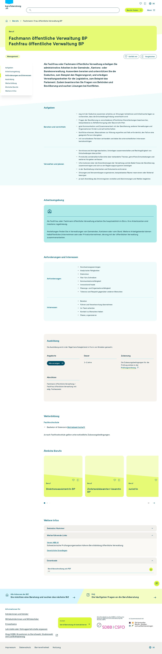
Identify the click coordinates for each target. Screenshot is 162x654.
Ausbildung (9, 79)
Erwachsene (11, 624)
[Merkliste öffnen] (140, 3)
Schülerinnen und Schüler (16, 614)
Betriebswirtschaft (76, 427)
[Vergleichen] (78, 480)
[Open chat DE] (156, 583)
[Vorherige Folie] (148, 503)
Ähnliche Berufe (11, 87)
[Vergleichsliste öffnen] (145, 3)
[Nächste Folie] (154, 503)
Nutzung (57, 647)
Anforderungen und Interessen (18, 75)
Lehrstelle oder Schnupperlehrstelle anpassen (26, 629)
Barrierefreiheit (41, 647)
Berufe (15, 21)
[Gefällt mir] (73, 480)
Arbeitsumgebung (12, 71)
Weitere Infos (10, 91)
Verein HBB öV (53, 542)
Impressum (10, 647)
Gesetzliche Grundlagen (57, 550)
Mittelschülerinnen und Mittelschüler (22, 619)
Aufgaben (9, 68)
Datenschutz (25, 647)
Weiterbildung (11, 83)
